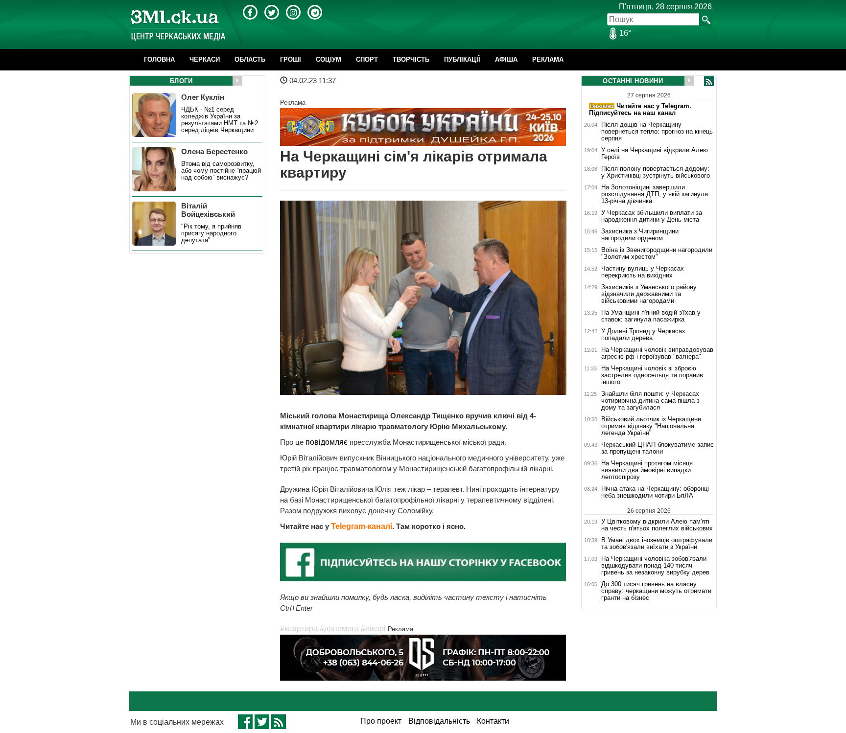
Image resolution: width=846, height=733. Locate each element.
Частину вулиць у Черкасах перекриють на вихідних (642, 272)
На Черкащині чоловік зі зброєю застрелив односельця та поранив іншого (652, 375)
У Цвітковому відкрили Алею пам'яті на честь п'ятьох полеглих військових (657, 525)
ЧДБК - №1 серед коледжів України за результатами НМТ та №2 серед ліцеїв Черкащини (219, 120)
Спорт (367, 59)
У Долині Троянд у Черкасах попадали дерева (643, 335)
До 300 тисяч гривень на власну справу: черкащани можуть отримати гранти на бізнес (656, 591)
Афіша (506, 59)
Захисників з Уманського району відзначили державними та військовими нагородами (649, 294)
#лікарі (373, 628)
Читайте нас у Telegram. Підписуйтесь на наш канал (640, 109)
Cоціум (328, 59)
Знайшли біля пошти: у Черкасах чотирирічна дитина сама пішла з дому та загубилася (650, 400)
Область (250, 59)
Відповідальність (439, 721)
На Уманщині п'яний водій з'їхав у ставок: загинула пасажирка (651, 316)
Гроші (290, 59)
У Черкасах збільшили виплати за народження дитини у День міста (651, 216)
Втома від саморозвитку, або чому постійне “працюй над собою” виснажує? (221, 170)
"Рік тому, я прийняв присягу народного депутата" (211, 233)
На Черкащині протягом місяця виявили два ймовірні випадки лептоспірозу (647, 470)
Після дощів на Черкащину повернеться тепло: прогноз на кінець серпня (657, 131)
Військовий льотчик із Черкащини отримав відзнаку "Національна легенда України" (651, 426)
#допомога (339, 628)
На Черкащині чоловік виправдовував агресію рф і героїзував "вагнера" (657, 353)
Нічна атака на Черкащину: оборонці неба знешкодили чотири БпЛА (655, 492)
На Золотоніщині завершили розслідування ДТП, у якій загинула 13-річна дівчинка (654, 194)
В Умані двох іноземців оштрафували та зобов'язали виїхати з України (656, 543)
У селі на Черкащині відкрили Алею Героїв (654, 153)
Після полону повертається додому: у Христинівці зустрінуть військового (655, 172)
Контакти (493, 721)
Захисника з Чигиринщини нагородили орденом (640, 235)
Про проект (380, 721)
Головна (159, 59)
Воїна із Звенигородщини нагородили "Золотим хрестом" (656, 253)
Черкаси (204, 59)
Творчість (411, 59)
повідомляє (326, 442)
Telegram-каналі (361, 526)
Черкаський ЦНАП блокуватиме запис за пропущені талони (657, 448)
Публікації (462, 59)
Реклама (548, 59)
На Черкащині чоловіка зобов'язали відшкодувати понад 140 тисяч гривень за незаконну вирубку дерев (655, 565)
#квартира (299, 628)
